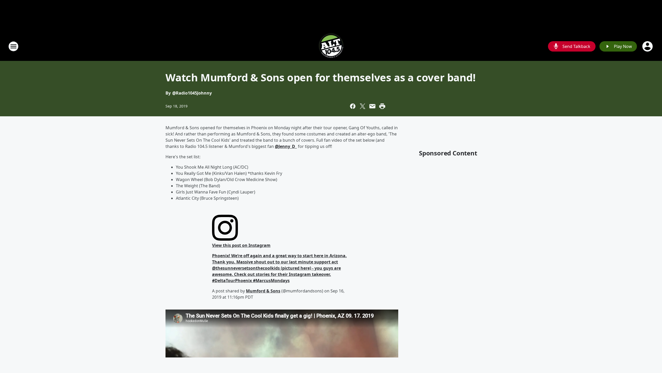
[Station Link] (331, 46)
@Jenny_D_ (286, 146)
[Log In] (648, 46)
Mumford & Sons (263, 291)
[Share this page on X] (362, 106)
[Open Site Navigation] (13, 46)
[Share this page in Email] (372, 106)
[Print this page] (382, 106)
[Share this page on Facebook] (352, 106)
